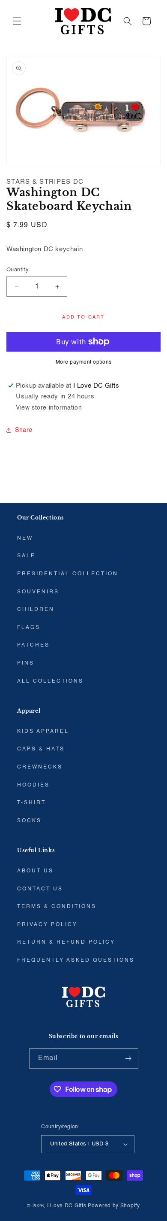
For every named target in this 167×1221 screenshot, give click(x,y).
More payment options (84, 362)
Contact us (40, 889)
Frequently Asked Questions (75, 960)
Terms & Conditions (56, 906)
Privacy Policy (47, 924)
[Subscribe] (128, 1058)
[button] (17, 21)
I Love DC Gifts (66, 1206)
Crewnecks (40, 767)
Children (35, 609)
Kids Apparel (43, 731)
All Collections (50, 681)
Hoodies (33, 785)
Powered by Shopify (114, 1206)
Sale (26, 556)
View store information (49, 408)
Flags (28, 627)
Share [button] (24, 430)
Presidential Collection (67, 574)
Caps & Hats (41, 749)
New (25, 538)
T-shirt (31, 802)
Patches (33, 645)
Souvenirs (38, 592)
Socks (29, 820)
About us (35, 871)
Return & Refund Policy (66, 942)
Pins (25, 663)
